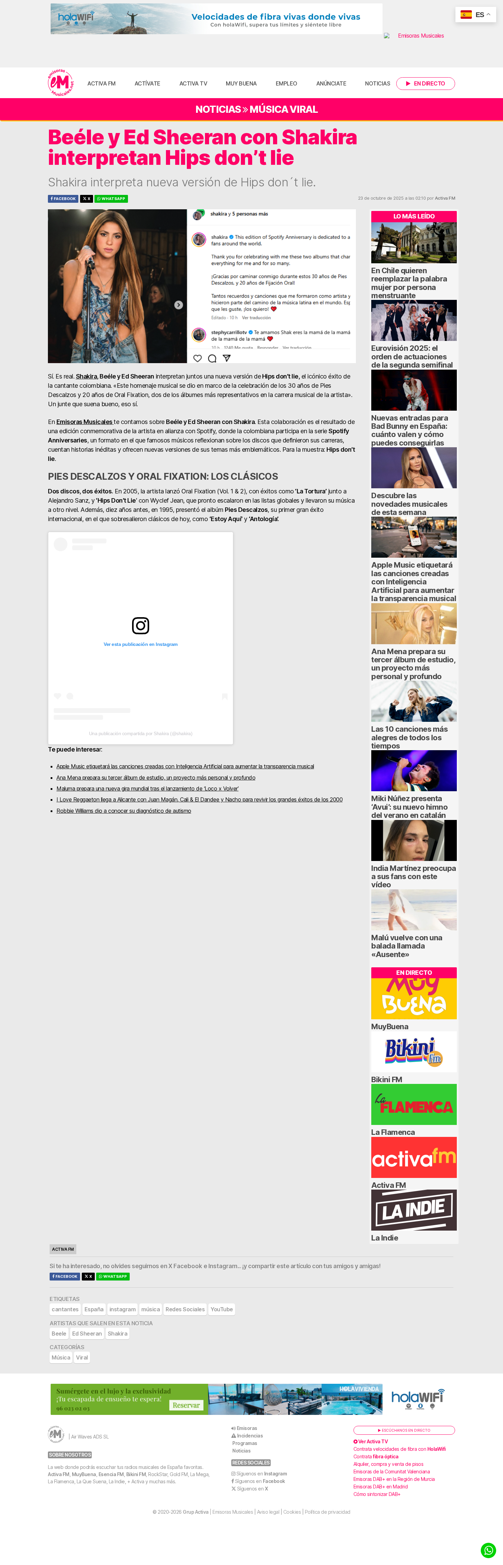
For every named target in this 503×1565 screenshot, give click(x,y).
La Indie (384, 1237)
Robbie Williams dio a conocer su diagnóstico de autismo (123, 810)
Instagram (222, 1266)
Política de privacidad (327, 1512)
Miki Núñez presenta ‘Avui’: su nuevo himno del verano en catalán (409, 807)
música (150, 1309)
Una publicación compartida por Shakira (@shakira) (141, 733)
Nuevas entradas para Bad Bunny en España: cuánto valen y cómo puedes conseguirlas (409, 430)
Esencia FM (111, 1474)
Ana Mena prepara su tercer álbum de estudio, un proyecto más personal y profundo (155, 777)
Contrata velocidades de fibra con (399, 1449)
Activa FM (101, 83)
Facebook (64, 198)
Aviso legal (268, 1512)
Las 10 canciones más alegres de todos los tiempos (409, 737)
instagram (122, 1309)
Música (268, 109)
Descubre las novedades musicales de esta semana (409, 504)
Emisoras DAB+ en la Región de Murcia (394, 1479)
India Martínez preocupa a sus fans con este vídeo (413, 876)
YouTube (221, 1309)
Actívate (147, 83)
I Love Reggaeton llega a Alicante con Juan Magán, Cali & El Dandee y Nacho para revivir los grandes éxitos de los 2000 (199, 799)
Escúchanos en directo (405, 1430)
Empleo (286, 83)
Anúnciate (331, 83)
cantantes (65, 1309)
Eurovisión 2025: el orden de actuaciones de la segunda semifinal (412, 356)
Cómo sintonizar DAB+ (377, 1494)
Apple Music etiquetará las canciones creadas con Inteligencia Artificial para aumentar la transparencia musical (185, 766)
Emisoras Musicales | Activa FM (61, 82)
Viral (303, 109)
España (94, 1309)
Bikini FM (386, 1079)
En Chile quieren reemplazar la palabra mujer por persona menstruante (409, 283)
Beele (59, 1333)
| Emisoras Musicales (218, 1512)
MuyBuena (389, 1026)
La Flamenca (393, 1132)
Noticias (377, 83)
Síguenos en (261, 1473)
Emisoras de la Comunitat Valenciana (391, 1471)
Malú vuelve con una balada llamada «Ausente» (406, 946)
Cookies (292, 1512)
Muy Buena (241, 83)
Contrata (376, 1456)
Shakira (86, 376)
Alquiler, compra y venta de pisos (388, 1464)
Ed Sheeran (87, 1333)
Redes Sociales (185, 1309)
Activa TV (193, 83)
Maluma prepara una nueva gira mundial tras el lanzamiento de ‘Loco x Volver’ (147, 788)
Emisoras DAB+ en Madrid (380, 1486)
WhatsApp (113, 198)
